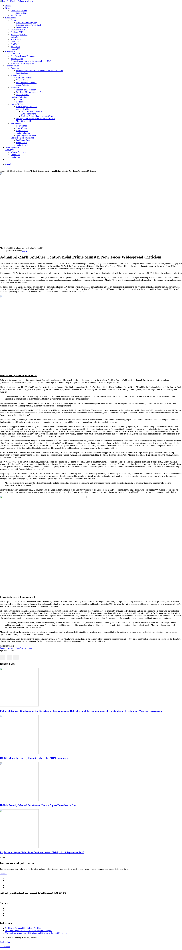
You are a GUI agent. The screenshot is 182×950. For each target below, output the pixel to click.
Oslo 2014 (15, 37)
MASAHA (15, 54)
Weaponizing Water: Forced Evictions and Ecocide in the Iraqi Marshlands (36, 933)
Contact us (15, 157)
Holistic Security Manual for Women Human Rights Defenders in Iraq (38, 805)
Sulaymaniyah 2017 (19, 34)
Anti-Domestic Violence (31, 111)
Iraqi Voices (16, 15)
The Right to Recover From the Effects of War (35, 118)
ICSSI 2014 (16, 39)
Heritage (19, 102)
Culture (19, 99)
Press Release (21, 13)
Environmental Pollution (26, 82)
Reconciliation (22, 130)
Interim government (8, 648)
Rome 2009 (16, 49)
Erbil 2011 (15, 44)
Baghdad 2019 (17, 32)
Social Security (22, 145)
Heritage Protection (19, 97)
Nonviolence (21, 126)
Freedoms (15, 87)
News (7, 8)
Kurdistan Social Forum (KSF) (29, 25)
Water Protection (23, 85)
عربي (24, 250)
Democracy (15, 68)
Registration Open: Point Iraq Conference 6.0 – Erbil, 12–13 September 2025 (42, 852)
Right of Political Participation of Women (38, 116)
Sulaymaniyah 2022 (19, 30)
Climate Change (23, 80)
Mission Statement (18, 152)
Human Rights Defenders (26, 106)
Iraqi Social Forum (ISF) (26, 22)
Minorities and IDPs (24, 121)
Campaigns (10, 51)
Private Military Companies (22, 63)
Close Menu (5, 946)
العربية (8, 164)
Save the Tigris (17, 58)
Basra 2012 (15, 42)
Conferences (10, 18)
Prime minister (26, 648)
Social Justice (21, 142)
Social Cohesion (23, 133)
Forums (14, 20)
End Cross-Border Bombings (23, 56)
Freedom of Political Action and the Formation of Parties (39, 70)
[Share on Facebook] (2, 657)
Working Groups (12, 147)
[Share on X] (9, 657)
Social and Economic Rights (23, 138)
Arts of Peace (21, 128)
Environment (16, 75)
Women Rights (22, 109)
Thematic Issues (12, 66)
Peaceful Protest (22, 94)
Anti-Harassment (28, 114)
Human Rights (17, 104)
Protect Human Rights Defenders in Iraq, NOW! (31, 61)
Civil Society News (19, 10)
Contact (3, 873)
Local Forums (22, 27)
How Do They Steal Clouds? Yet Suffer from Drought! (28, 930)
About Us (9, 150)
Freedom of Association (26, 90)
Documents (15, 154)
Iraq (18, 648)
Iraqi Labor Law (23, 140)
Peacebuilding (17, 123)
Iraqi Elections (22, 73)
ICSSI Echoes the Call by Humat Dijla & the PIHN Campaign (34, 758)
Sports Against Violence (26, 135)
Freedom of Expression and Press (30, 92)
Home (8, 6)
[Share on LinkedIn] (16, 657)
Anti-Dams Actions (24, 78)
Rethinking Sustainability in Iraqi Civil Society (25, 928)
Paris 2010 (15, 46)
